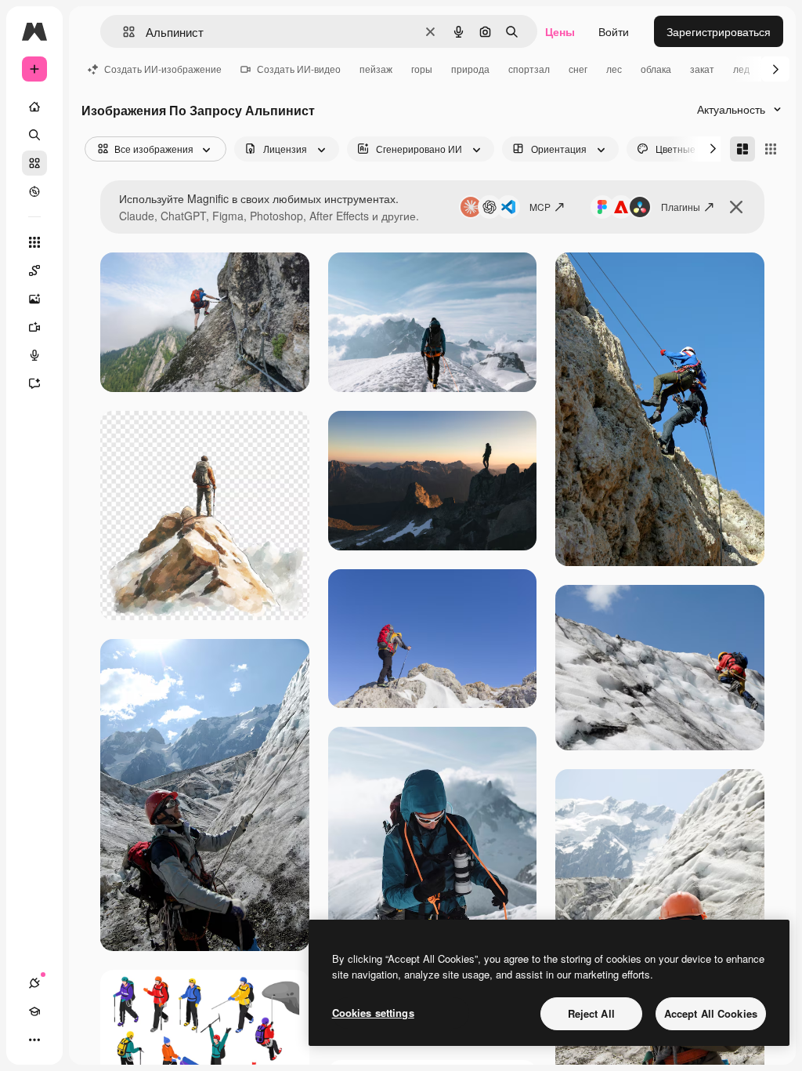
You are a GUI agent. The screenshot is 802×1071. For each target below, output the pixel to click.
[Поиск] (34, 134)
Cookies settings (373, 1012)
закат (702, 68)
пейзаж (375, 68)
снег (578, 68)
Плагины (680, 206)
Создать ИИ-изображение (163, 68)
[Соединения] (34, 983)
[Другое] (34, 1039)
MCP (540, 206)
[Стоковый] (34, 163)
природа (470, 68)
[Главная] (34, 106)
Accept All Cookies (710, 1013)
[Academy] (34, 1011)
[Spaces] (34, 270)
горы (421, 68)
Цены (560, 31)
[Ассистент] (34, 383)
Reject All (591, 1013)
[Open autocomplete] (122, 32)
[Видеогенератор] (34, 326)
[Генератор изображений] (34, 298)
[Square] (770, 149)
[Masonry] (742, 149)
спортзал (529, 68)
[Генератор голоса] (34, 355)
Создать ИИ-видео (299, 68)
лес (614, 68)
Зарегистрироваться (719, 31)
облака (656, 68)
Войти (613, 31)
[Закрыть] (736, 207)
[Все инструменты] (34, 242)
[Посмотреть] (34, 191)
